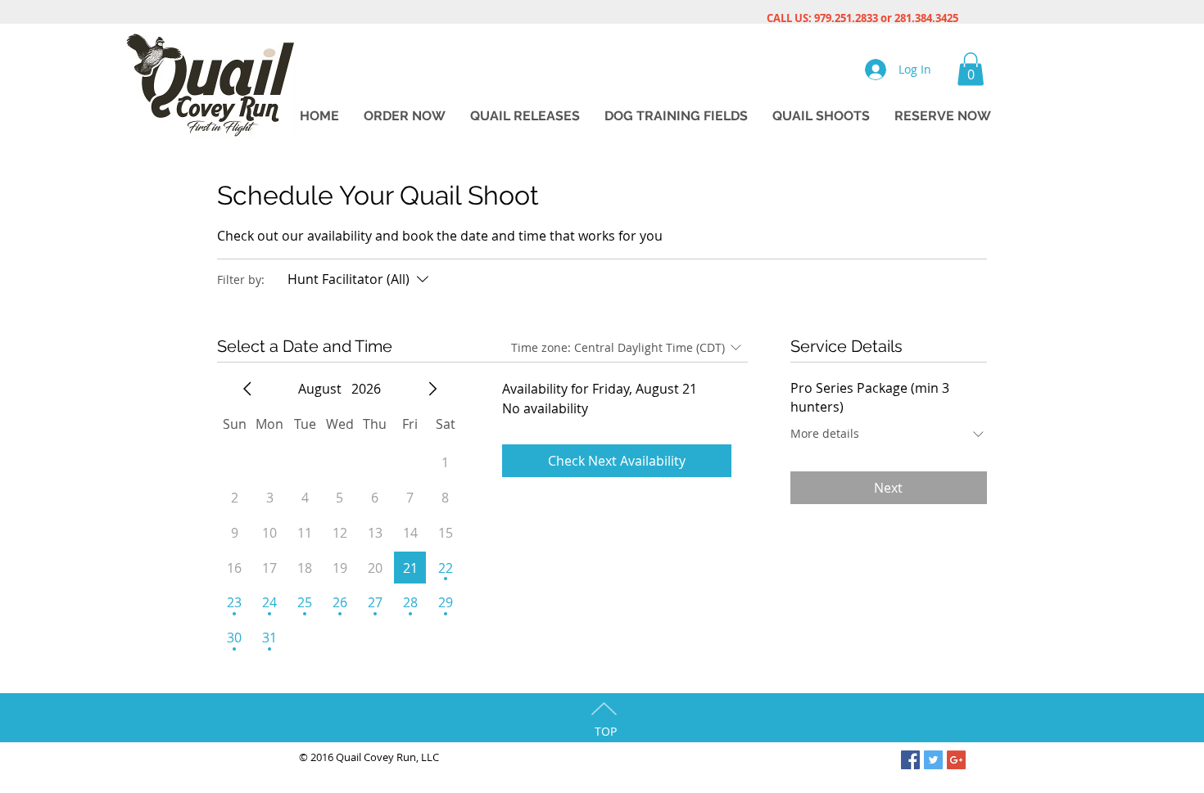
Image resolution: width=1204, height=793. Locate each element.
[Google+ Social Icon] (956, 759)
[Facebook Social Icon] (910, 759)
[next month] (432, 389)
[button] (970, 69)
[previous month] (247, 389)
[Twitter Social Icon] (933, 759)
